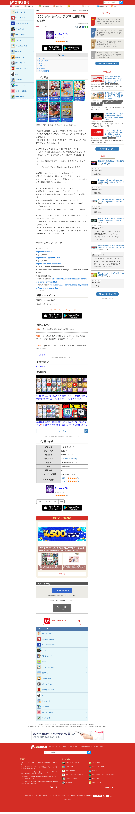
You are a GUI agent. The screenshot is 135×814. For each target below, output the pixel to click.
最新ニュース (43, 63)
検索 (121, 2)
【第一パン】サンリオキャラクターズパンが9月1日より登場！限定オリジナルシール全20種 (109, 21)
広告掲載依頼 (80, 795)
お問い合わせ (88, 795)
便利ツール (30, 6)
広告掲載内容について (107, 298)
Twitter (104, 796)
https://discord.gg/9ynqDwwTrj (48, 258)
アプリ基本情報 (44, 71)
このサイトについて (28, 795)
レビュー (47, 501)
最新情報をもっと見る (107, 149)
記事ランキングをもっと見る (107, 63)
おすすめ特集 (45, 6)
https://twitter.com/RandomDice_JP (50, 264)
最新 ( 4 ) (70, 478)
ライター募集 (98, 795)
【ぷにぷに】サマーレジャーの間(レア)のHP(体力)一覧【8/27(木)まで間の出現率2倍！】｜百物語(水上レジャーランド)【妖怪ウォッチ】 (109, 55)
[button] (42, 90)
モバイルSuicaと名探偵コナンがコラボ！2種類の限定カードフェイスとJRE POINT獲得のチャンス (109, 44)
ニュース (40, 501)
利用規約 (45, 795)
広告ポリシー (65, 795)
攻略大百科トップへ (59, 620)
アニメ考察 (59, 6)
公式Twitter (43, 66)
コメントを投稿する (62, 590)
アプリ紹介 (42, 58)
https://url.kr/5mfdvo (44, 252)
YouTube (107, 796)
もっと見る (40, 355)
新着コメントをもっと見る (107, 294)
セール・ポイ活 (89, 6)
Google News (54, 357)
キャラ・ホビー (74, 6)
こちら (66, 595)
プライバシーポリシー (54, 795)
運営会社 (73, 795)
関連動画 (42, 68)
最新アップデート (45, 61)
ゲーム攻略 (16, 6)
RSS (111, 796)
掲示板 (61, 501)
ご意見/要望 (38, 795)
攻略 (54, 501)
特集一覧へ (62, 574)
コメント (116, 6)
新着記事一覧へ (53, 787)
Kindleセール (103, 6)
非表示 (64, 55)
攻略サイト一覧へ (109, 787)
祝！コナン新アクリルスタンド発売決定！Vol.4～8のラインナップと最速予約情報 (109, 33)
